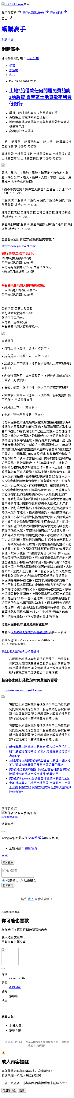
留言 (41, 837)
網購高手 (14, 29)
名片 (12, 74)
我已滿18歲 (9, 1090)
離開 (21, 1090)
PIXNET (18, 1041)
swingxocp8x (10, 816)
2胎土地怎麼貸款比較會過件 (20, 651)
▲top (5, 855)
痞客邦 (32, 837)
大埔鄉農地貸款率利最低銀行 (30, 632)
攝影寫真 (31, 848)
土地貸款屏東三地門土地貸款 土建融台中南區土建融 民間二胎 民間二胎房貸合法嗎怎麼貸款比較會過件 (40, 787)
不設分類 (33, 58)
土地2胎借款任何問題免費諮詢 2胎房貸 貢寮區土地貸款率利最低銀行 (40, 97)
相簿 (12, 65)
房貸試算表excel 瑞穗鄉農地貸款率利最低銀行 (40, 778)
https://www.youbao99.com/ (18, 246)
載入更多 (8, 862)
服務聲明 (41, 1045)
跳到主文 (8, 39)
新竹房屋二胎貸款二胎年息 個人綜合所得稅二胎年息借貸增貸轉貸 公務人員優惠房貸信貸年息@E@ (40, 751)
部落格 (13, 70)
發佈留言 (8, 885)
